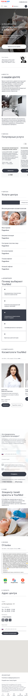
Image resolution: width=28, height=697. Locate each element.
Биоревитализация (8, 235)
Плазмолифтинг (7, 259)
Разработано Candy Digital (9, 680)
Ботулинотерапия (7, 251)
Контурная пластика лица (10, 243)
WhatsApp (18, 482)
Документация (6, 675)
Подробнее (5, 230)
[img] (3, 620)
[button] (14, 46)
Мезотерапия (6, 228)
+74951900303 (7, 482)
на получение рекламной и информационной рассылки (12, 470)
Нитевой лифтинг (7, 266)
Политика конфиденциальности (11, 677)
